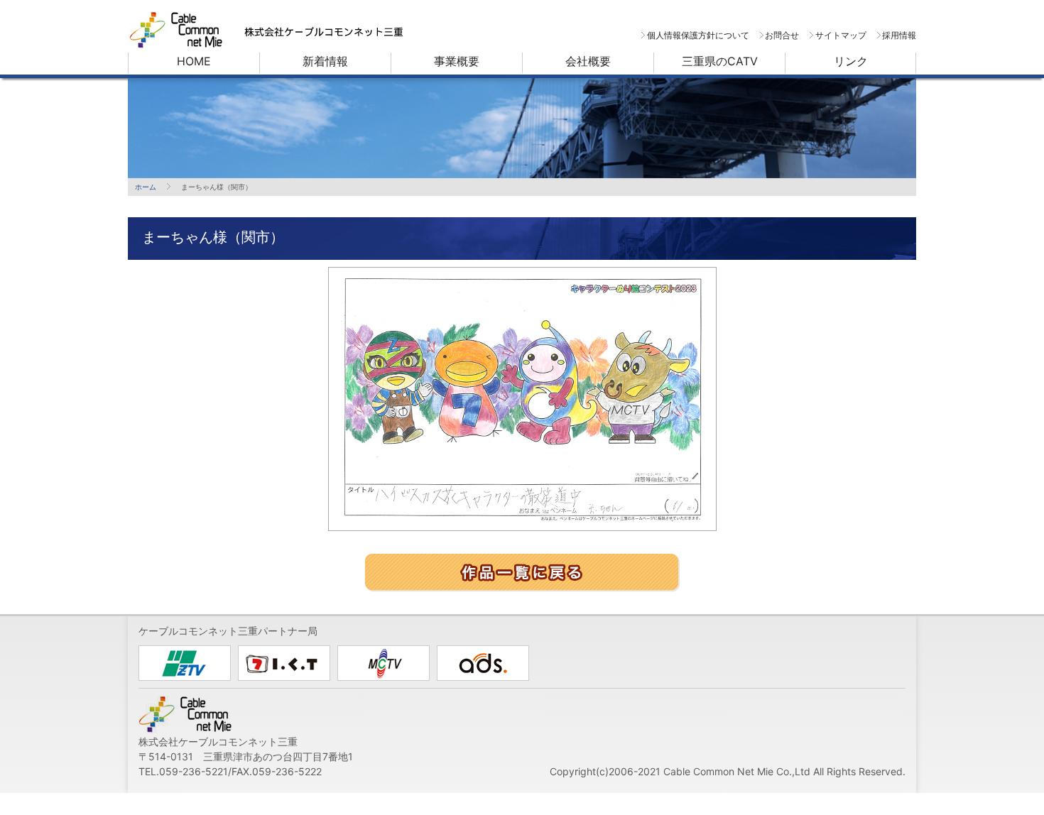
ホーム (145, 186)
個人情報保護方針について (698, 35)
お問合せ (782, 35)
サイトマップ (840, 35)
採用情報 (899, 35)
